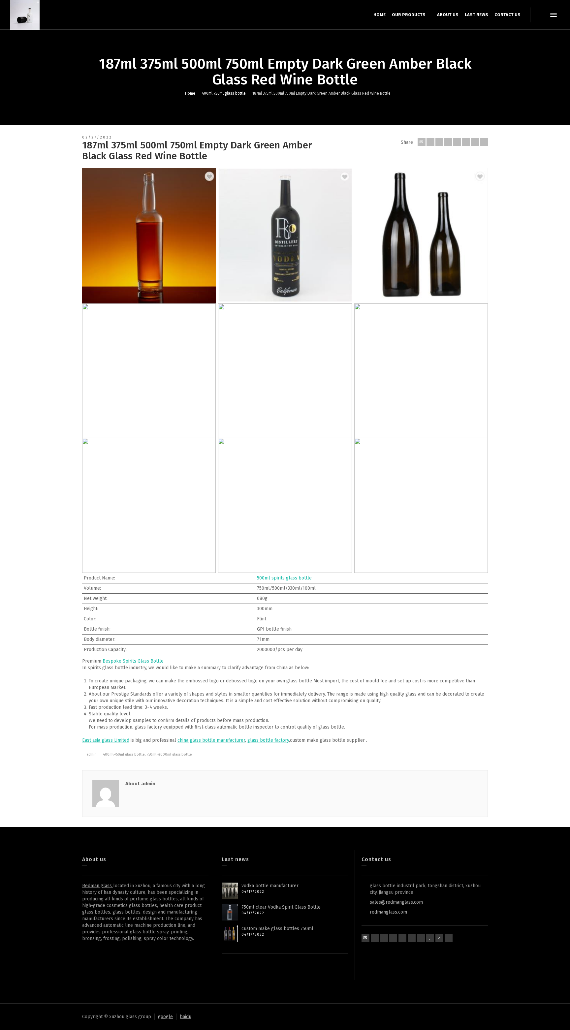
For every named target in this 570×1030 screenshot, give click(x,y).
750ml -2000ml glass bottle (169, 754)
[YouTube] (430, 938)
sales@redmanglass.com (396, 902)
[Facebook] (439, 142)
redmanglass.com (388, 912)
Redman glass (97, 886)
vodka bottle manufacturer (270, 886)
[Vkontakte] (484, 142)
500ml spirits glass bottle (284, 578)
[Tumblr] (466, 142)
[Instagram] (421, 938)
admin (91, 754)
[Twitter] (430, 142)
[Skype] (402, 938)
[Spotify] (412, 938)
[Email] (422, 142)
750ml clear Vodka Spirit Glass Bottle (281, 907)
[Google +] (448, 142)
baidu (185, 1016)
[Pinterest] (457, 142)
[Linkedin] (475, 142)
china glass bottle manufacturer (211, 740)
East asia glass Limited (105, 740)
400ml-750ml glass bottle (124, 754)
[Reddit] (439, 938)
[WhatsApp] (449, 938)
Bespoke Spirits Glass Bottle (133, 661)
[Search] (540, 15)
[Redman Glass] (25, 14)
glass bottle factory (268, 740)
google (165, 1016)
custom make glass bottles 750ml (277, 928)
